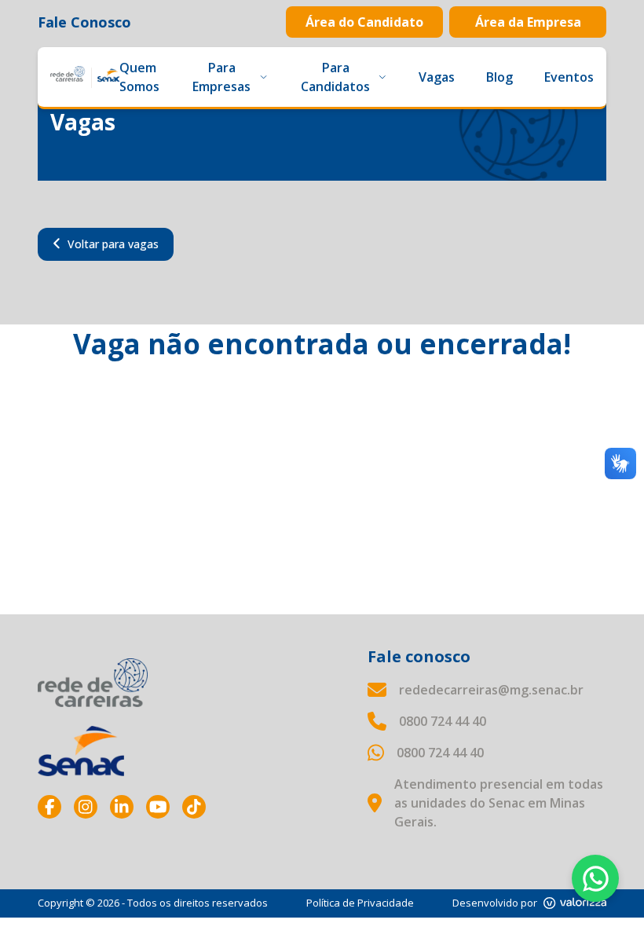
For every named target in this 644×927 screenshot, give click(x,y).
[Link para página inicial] (93, 683)
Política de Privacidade (360, 903)
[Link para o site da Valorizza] (574, 903)
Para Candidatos (335, 77)
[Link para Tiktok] (194, 807)
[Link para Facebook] (49, 807)
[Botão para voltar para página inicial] (84, 77)
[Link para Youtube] (158, 807)
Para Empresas (221, 77)
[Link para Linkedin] (122, 807)
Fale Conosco (84, 22)
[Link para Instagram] (85, 807)
